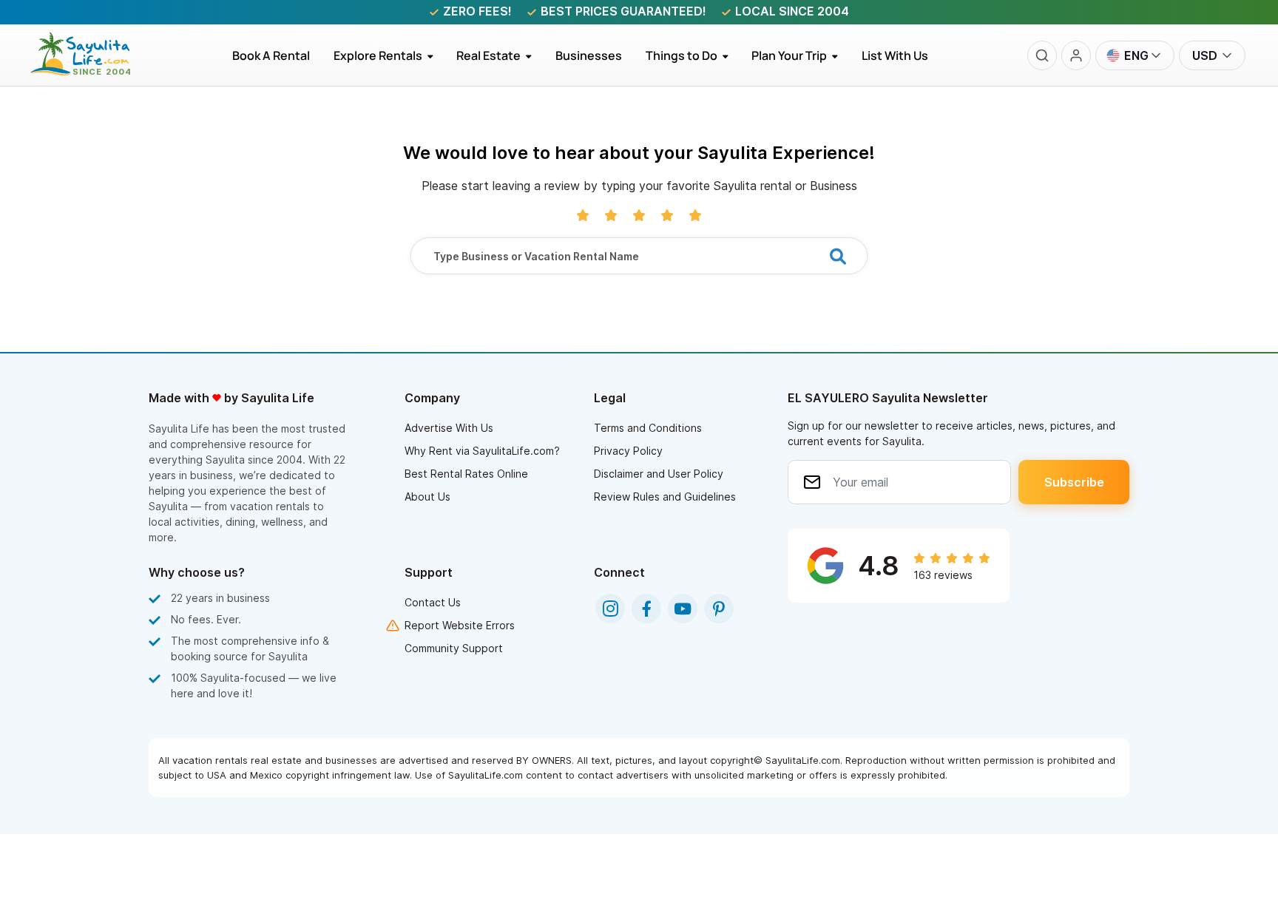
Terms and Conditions (648, 427)
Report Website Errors (460, 625)
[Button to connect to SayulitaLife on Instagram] (610, 608)
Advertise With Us (449, 427)
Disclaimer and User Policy (658, 473)
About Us (427, 496)
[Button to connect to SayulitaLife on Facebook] (646, 608)
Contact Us (433, 602)
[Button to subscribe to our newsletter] (1073, 482)
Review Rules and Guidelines (665, 496)
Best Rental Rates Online (466, 473)
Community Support (454, 648)
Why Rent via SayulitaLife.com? (482, 450)
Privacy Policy (628, 450)
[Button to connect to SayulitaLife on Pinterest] (719, 608)
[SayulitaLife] (89, 71)
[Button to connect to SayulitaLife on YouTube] (682, 608)
